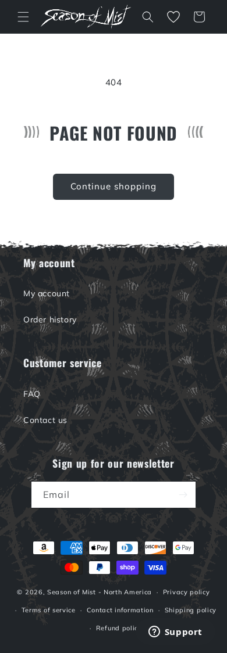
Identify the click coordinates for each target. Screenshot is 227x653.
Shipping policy (191, 610)
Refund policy (119, 628)
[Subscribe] (183, 494)
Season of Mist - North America (99, 592)
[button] (23, 17)
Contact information (120, 610)
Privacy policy (186, 592)
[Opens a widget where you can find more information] (175, 632)
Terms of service (49, 610)
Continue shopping (113, 186)
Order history (50, 319)
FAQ (32, 394)
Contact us (45, 420)
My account (46, 293)
